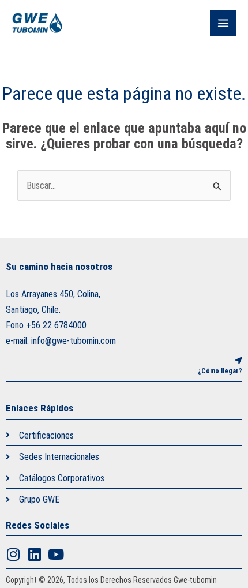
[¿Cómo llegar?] (238, 360)
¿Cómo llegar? (220, 371)
